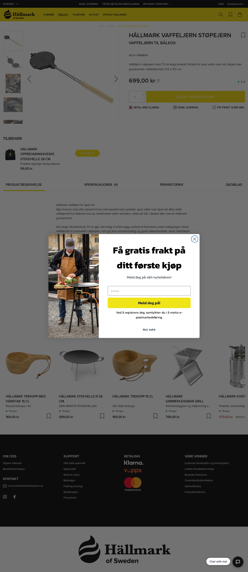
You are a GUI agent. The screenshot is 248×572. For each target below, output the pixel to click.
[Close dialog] (194, 239)
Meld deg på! (149, 303)
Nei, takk (149, 329)
